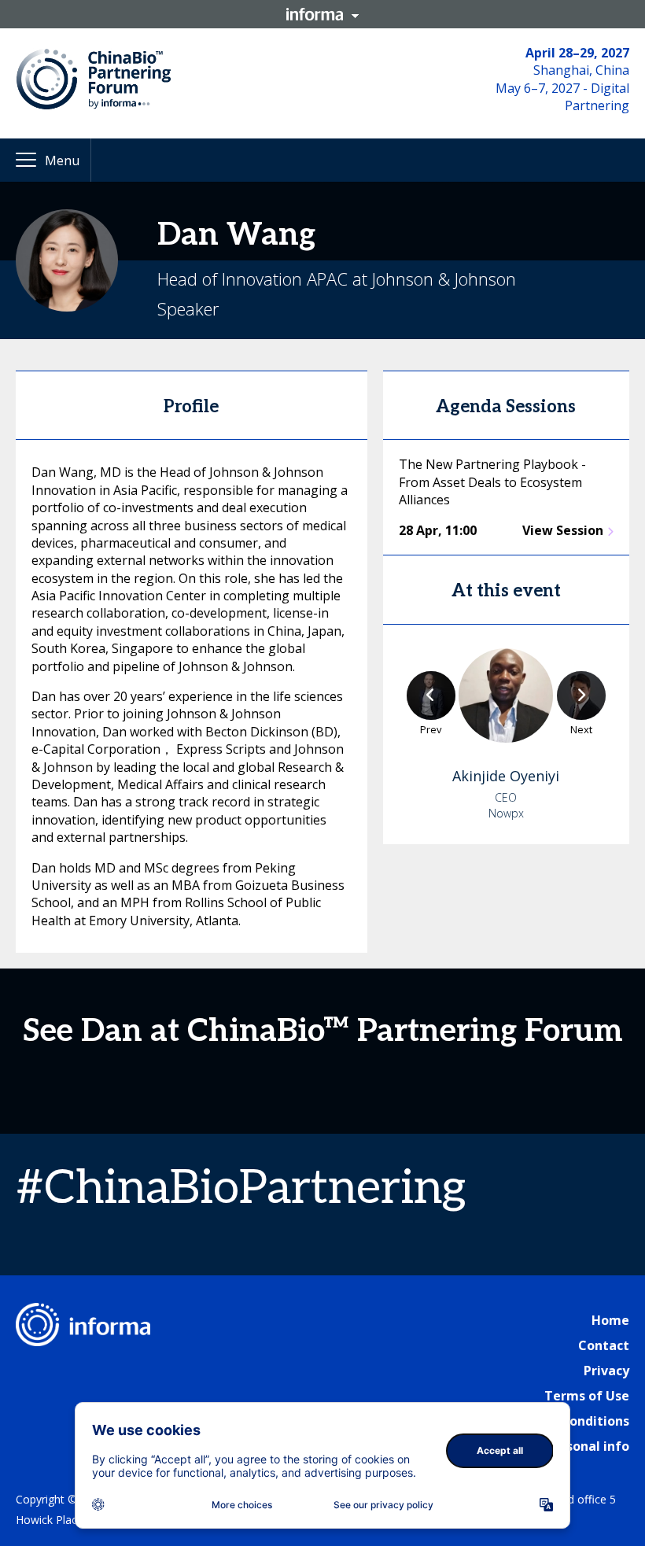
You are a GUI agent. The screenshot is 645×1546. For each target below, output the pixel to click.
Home (610, 1320)
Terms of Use (586, 1395)
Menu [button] (62, 160)
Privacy (606, 1370)
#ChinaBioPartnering (241, 1188)
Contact (603, 1345)
